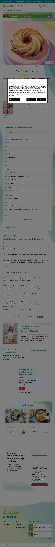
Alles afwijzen (31, 99)
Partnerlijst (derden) (12, 95)
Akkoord (41, 99)
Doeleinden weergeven (14, 99)
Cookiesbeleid (37, 88)
